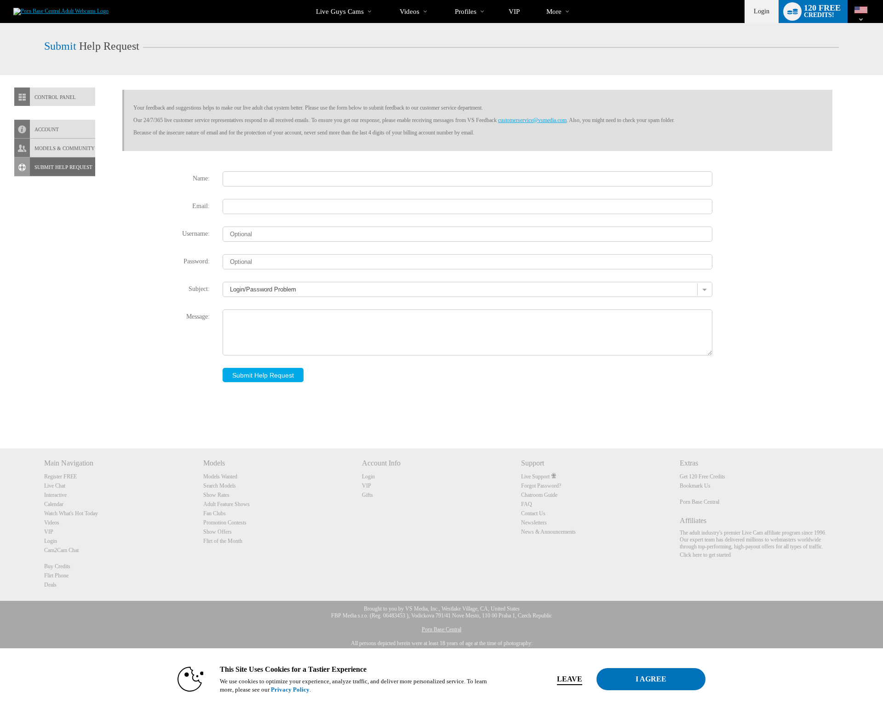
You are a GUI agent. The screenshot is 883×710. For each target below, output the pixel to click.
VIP (514, 11)
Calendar (53, 504)
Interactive (55, 495)
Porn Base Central (699, 502)
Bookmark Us (695, 486)
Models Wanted (220, 476)
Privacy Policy (290, 689)
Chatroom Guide (539, 495)
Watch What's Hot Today (71, 513)
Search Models (219, 486)
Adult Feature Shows (226, 504)
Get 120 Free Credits (702, 476)
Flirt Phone (56, 575)
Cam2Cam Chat (61, 550)
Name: (201, 178)
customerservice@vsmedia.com (532, 120)
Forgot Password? (541, 486)
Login (761, 11)
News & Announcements (548, 532)
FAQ (526, 504)
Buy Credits (57, 566)
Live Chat (54, 486)
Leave (569, 679)
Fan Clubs (214, 513)
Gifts (367, 495)
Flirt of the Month (222, 541)
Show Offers (217, 532)
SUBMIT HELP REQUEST (63, 167)
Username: (196, 233)
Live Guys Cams (340, 11)
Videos (409, 11)
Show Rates (216, 495)
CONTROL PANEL (55, 97)
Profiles (465, 11)
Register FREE (60, 476)
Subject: (199, 288)
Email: (201, 206)
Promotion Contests (225, 522)
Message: (198, 316)
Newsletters (534, 522)
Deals (50, 585)
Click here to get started (705, 555)
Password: (196, 261)
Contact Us (533, 513)
